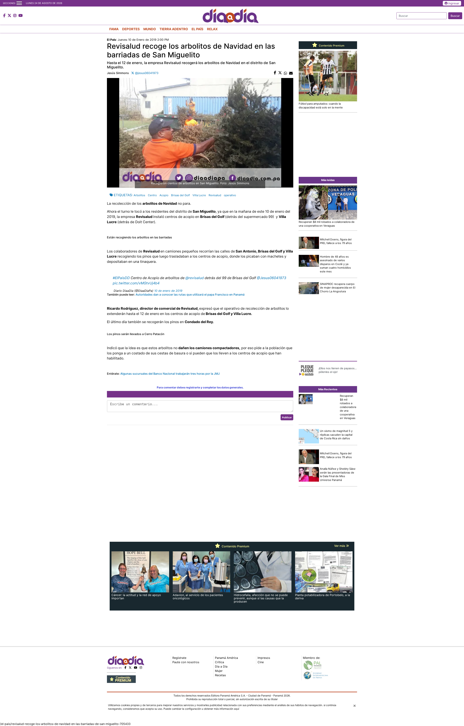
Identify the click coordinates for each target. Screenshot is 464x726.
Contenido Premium (331, 45)
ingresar (453, 3)
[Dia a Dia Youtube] (20, 16)
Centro (152, 195)
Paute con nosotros (185, 662)
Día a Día (221, 666)
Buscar (455, 16)
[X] (130, 667)
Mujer (219, 671)
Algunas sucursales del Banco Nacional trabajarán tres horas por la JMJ (170, 373)
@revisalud (194, 278)
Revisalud (215, 195)
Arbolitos (139, 195)
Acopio (164, 195)
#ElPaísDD (121, 278)
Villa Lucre (199, 195)
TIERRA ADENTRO (174, 29)
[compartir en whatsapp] (285, 73)
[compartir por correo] (291, 73)
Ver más (340, 546)
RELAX (212, 29)
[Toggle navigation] (19, 3)
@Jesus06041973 (271, 278)
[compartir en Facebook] (275, 73)
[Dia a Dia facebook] (5, 16)
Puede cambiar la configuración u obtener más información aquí (201, 708)
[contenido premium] (121, 679)
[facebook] (125, 667)
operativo (230, 195)
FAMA (114, 29)
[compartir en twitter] (280, 73)
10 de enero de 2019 (168, 290)
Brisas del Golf (180, 195)
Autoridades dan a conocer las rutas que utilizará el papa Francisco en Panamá (190, 294)
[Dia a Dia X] (10, 16)
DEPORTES (131, 29)
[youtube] (135, 667)
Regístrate (179, 658)
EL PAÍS (197, 29)
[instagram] (141, 667)
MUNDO (149, 29)
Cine (261, 662)
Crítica (219, 662)
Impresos (264, 658)
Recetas (220, 675)
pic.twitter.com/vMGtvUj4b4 (136, 283)
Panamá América (226, 658)
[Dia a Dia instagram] (15, 16)
